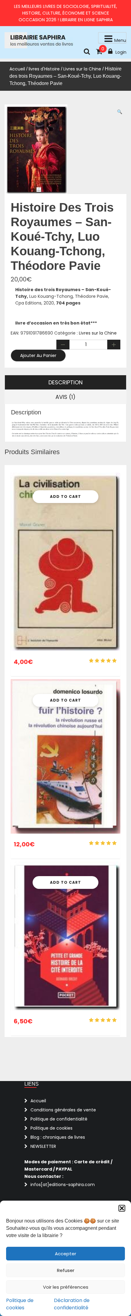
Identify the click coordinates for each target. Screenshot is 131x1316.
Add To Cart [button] (65, 496)
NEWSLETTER (43, 1146)
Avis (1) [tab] (65, 397)
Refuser (65, 1270)
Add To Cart (65, 700)
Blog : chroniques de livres (57, 1137)
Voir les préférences (65, 1287)
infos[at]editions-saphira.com (62, 1185)
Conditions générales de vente (63, 1110)
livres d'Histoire (44, 69)
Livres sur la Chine (82, 69)
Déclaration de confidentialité (72, 1304)
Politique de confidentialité (58, 1119)
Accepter (65, 1253)
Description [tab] (65, 382)
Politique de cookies (20, 1304)
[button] (122, 1208)
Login (120, 52)
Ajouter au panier (38, 355)
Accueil (17, 69)
